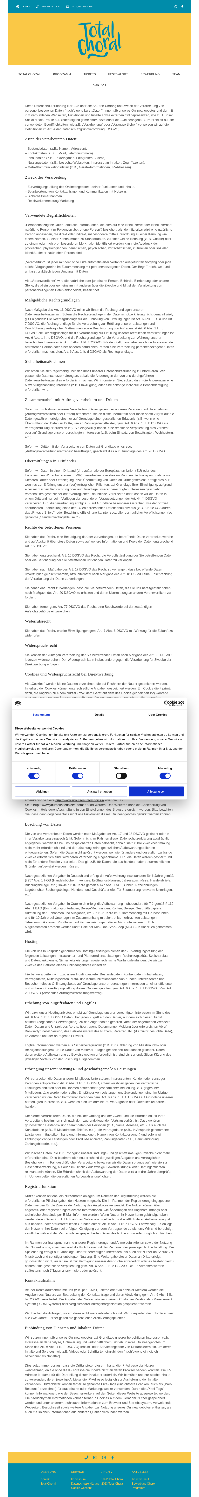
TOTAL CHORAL (29, 74)
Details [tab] (99, 714)
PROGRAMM (62, 74)
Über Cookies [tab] (157, 714)
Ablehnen (42, 791)
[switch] (77, 776)
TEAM (176, 74)
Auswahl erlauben (99, 791)
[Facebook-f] (182, 6)
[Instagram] (175, 6)
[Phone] (86, 1457)
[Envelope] (95, 1457)
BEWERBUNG (150, 74)
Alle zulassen (156, 791)
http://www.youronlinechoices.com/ (58, 805)
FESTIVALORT (118, 74)
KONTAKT (99, 84)
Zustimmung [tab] (41, 714)
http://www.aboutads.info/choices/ (79, 800)
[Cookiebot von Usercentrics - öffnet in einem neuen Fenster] (167, 703)
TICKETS (90, 74)
